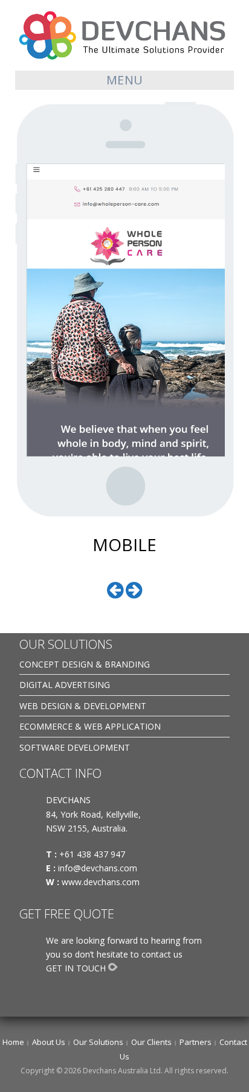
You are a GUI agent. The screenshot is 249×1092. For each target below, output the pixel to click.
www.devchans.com (102, 882)
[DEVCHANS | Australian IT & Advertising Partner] (124, 34)
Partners (195, 1042)
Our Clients (151, 1042)
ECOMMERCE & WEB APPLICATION (90, 726)
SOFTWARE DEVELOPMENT (74, 747)
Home (13, 1042)
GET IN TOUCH (76, 968)
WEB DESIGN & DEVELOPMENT (82, 706)
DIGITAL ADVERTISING (64, 684)
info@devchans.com (99, 868)
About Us (48, 1042)
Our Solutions (98, 1042)
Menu (124, 80)
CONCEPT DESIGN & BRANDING (84, 664)
